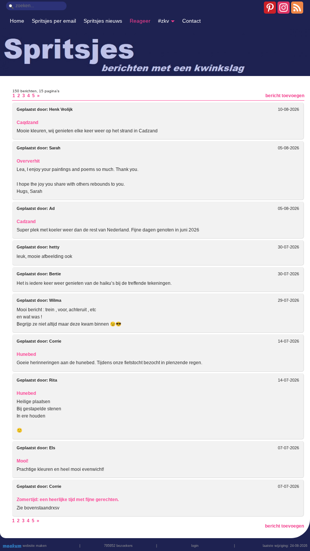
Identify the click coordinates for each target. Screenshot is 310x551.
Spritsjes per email (54, 21)
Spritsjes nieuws (103, 21)
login (194, 546)
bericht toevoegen (284, 95)
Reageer (140, 21)
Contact (191, 21)
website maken (34, 546)
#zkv (163, 21)
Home (17, 21)
